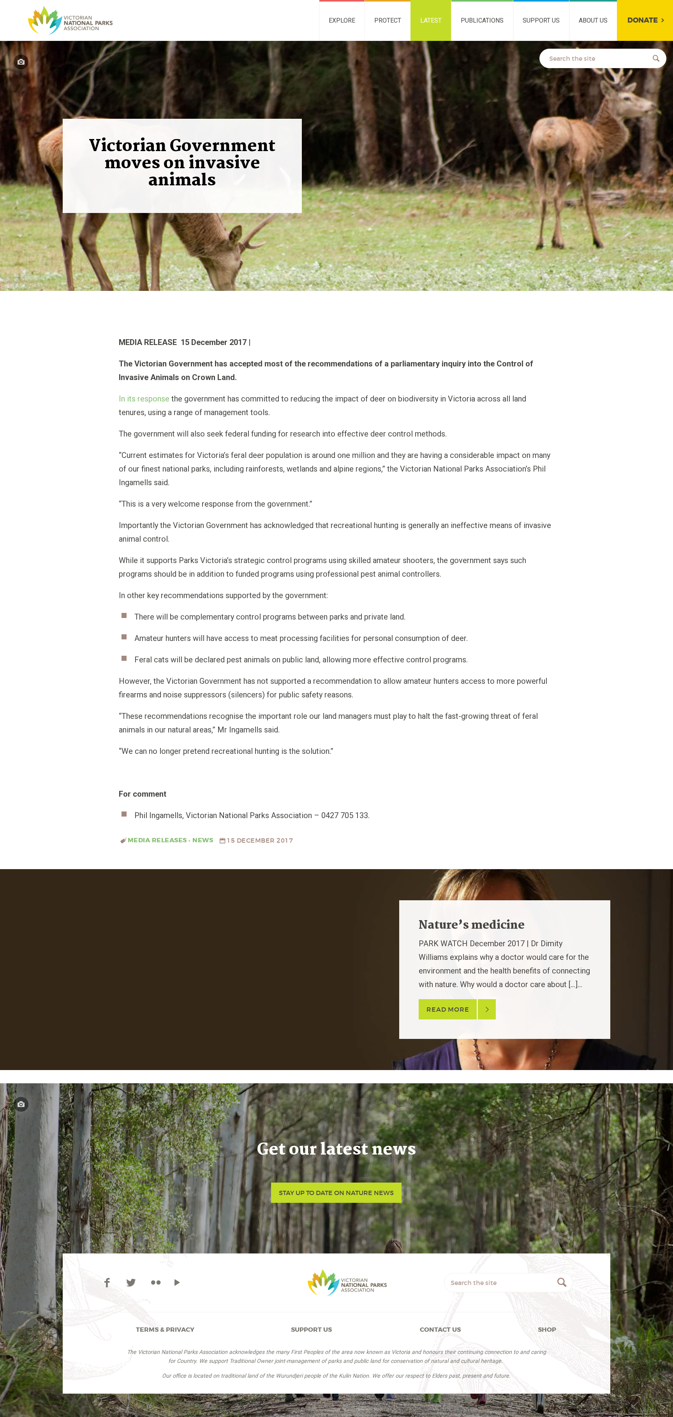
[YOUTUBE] (177, 1282)
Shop (547, 1329)
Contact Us (440, 1329)
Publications (482, 20)
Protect (387, 20)
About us (593, 20)
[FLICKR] (155, 1282)
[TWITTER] (132, 1282)
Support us (541, 20)
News (202, 840)
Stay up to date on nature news (336, 1193)
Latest (431, 20)
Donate (642, 20)
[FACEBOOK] (108, 1282)
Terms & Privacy (165, 1329)
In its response (144, 398)
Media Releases (157, 840)
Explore (342, 20)
